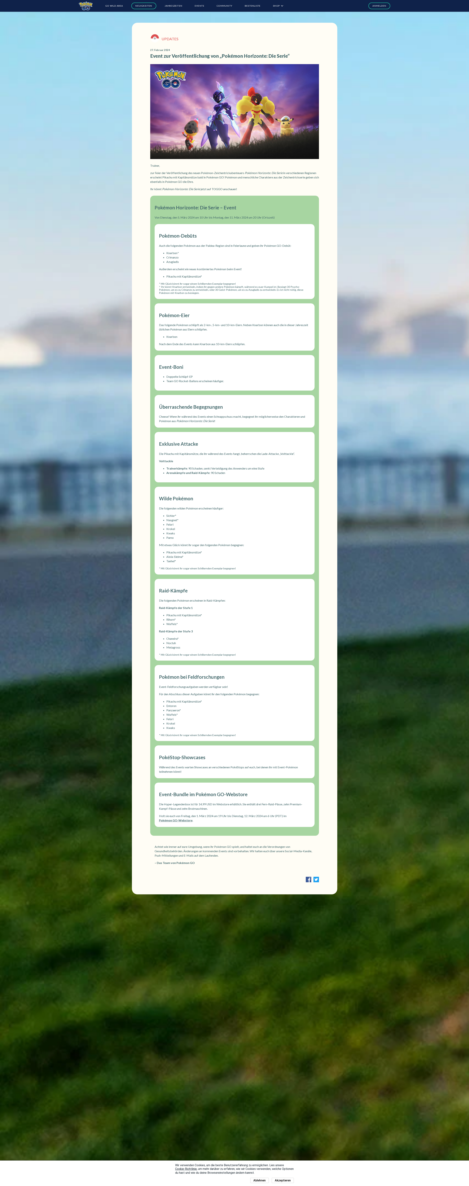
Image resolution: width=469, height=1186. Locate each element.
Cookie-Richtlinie (186, 1169)
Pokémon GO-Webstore (176, 820)
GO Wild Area (114, 5)
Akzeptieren (283, 1180)
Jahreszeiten (173, 5)
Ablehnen (259, 1180)
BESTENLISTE (253, 5)
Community (224, 5)
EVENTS (199, 5)
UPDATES (170, 39)
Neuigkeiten (143, 5)
